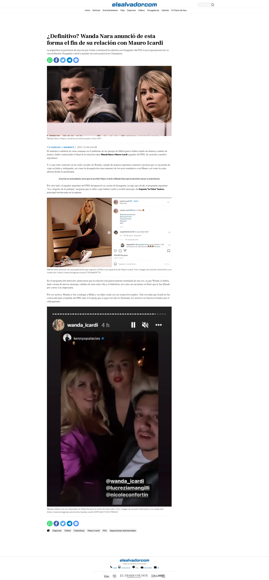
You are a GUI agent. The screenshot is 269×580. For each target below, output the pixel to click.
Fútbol (68, 530)
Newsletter (148, 568)
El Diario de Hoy (179, 10)
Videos (141, 10)
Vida (122, 10)
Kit (158, 568)
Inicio (87, 10)
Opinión (165, 10)
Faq (137, 568)
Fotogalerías (153, 10)
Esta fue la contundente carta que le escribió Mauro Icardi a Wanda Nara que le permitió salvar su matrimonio (109, 178)
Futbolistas (79, 530)
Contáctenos (126, 568)
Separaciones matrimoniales (123, 530)
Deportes (131, 10)
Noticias (96, 10)
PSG (105, 530)
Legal (115, 568)
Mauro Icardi (94, 530)
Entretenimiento (110, 10)
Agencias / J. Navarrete (62, 147)
